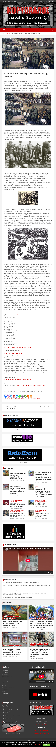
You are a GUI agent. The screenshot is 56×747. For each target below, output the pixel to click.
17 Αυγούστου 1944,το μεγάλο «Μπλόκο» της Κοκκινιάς (17, 515)
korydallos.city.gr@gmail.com (41, 733)
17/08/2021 (6, 79)
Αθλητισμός (13, 470)
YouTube (46, 1)
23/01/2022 (38, 506)
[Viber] (22, 396)
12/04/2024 (12, 495)
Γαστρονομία (5, 672)
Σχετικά (34, 1)
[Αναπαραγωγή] (5, 573)
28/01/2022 (12, 508)
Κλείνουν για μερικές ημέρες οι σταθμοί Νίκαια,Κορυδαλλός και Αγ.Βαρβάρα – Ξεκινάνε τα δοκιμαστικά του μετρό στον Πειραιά (43, 492)
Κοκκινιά (13, 398)
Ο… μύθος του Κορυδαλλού (43, 406)
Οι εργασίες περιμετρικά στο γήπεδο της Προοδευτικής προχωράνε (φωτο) (18, 476)
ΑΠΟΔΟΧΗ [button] (46, 744)
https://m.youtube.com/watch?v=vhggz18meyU (17, 347)
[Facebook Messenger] (17, 396)
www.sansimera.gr (13, 314)
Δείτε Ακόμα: (8, 468)
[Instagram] (8, 396)
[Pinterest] (14, 396)
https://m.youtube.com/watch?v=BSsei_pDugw (17, 379)
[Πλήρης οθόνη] (51, 573)
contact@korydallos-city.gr (41, 730)
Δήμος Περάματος (7, 718)
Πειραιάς (12, 472)
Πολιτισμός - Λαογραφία (26, 71)
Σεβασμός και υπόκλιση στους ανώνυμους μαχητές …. (13, 407)
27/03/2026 (12, 480)
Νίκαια (17, 71)
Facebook (40, 1)
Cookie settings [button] (37, 744)
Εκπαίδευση (5, 674)
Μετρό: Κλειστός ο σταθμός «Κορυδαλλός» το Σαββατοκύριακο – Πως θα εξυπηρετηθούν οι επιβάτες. (18, 490)
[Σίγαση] (48, 573)
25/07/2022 (38, 498)
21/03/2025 (38, 482)
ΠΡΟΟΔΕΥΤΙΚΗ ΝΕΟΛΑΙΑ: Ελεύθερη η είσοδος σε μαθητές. (17, 504)
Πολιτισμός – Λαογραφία (8, 687)
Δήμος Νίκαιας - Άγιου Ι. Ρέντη (10, 709)
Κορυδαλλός (12, 71)
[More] (31, 396)
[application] (28, 560)
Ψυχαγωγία (5, 693)
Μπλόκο (23, 398)
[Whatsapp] (19, 396)
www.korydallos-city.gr (41, 724)
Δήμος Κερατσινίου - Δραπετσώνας (11, 715)
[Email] (25, 396)
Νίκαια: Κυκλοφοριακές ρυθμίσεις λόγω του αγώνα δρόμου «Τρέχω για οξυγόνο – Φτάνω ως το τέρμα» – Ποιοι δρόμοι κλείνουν (43, 477)
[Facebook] (5, 396)
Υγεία (3, 691)
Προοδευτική (18, 472)
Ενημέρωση (44, 470)
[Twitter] (11, 396)
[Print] (28, 396)
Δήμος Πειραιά (6, 712)
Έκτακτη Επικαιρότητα (40, 510)
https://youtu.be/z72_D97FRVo (13, 353)
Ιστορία (6, 71)
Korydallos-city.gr (13, 79)
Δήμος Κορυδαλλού (7, 706)
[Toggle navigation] (4, 30)
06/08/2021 (38, 518)
